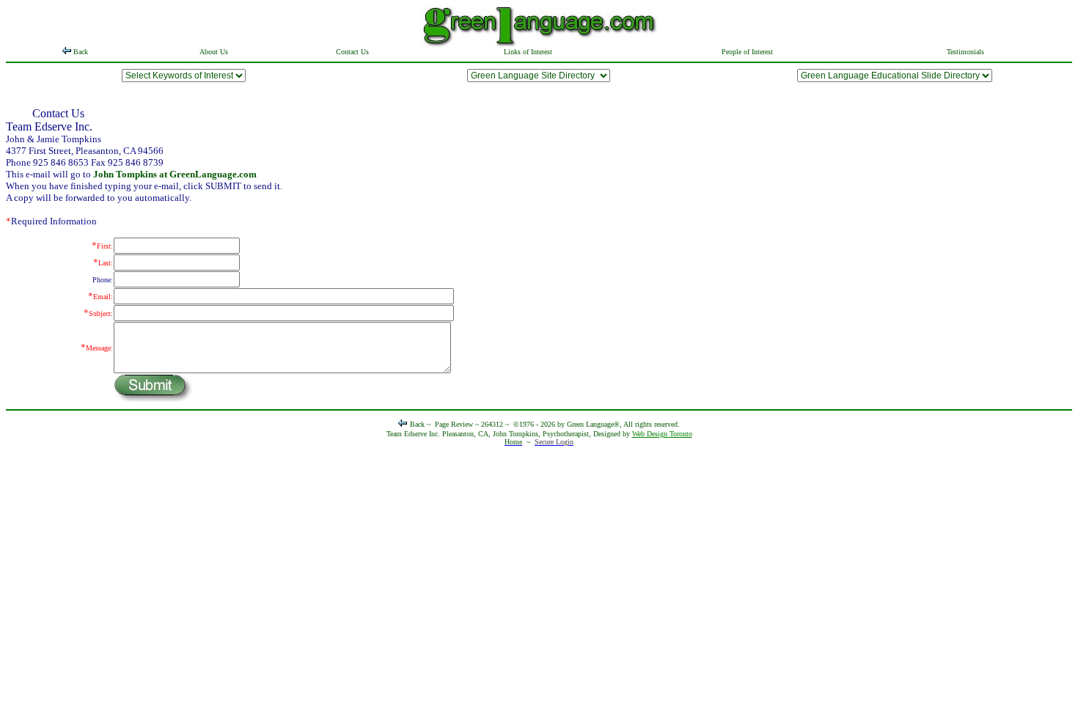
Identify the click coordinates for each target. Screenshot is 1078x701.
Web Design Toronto (662, 434)
